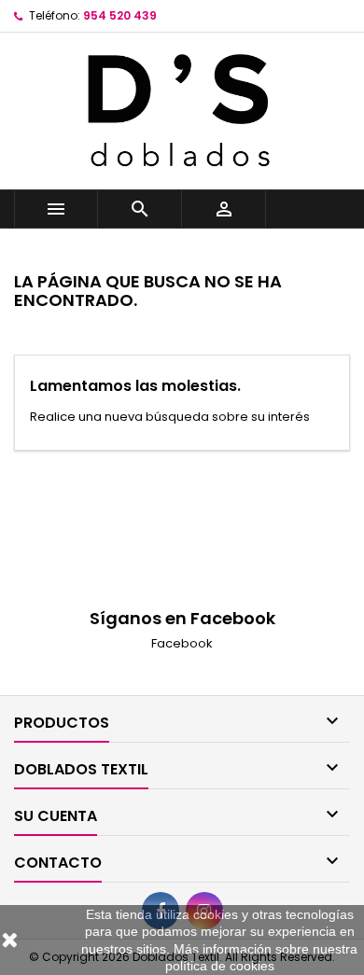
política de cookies (219, 965)
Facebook (182, 643)
